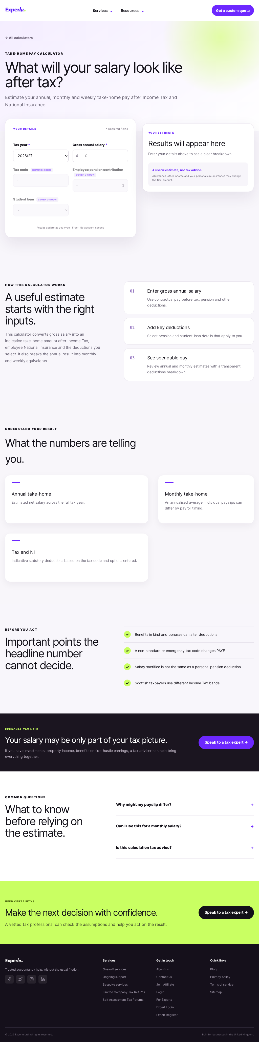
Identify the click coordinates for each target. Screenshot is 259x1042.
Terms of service (221, 984)
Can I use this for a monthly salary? (185, 826)
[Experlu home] (15, 10)
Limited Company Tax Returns (124, 992)
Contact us (164, 977)
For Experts (164, 1000)
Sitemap (216, 992)
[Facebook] (9, 979)
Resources (132, 10)
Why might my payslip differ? (185, 805)
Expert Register (167, 1015)
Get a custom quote (233, 10)
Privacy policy (220, 977)
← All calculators (19, 38)
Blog (213, 969)
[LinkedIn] (42, 979)
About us (162, 969)
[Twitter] (20, 979)
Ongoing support (114, 977)
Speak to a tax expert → (226, 742)
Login (160, 992)
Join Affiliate (165, 984)
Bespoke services (115, 984)
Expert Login (165, 1007)
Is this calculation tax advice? (185, 848)
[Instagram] (31, 979)
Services (103, 10)
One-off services (114, 969)
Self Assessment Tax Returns (123, 1000)
